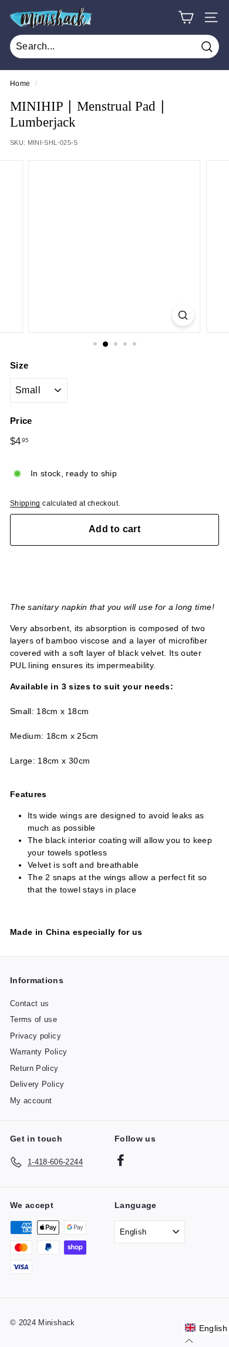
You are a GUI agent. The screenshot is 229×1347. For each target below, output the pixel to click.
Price (21, 421)
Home (20, 83)
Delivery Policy (37, 1084)
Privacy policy (35, 1035)
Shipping (25, 503)
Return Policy (34, 1068)
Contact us (29, 1003)
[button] (206, 1328)
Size (19, 365)
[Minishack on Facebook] (120, 1160)
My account (31, 1100)
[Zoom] (183, 315)
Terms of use (33, 1019)
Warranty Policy (38, 1051)
